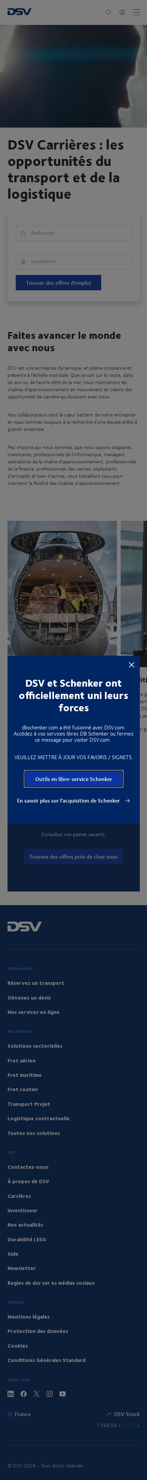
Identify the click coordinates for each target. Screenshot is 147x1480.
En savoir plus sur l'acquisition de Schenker (69, 800)
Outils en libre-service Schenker (73, 779)
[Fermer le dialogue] (131, 664)
